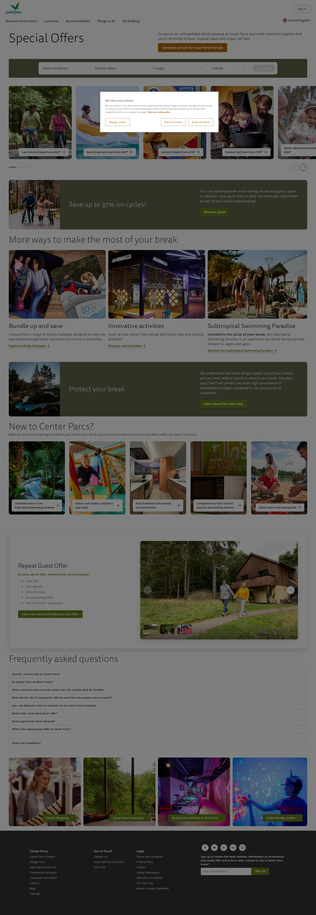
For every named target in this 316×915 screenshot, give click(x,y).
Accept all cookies (201, 122)
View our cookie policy (158, 112)
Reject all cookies (173, 122)
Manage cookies (117, 122)
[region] (159, 111)
